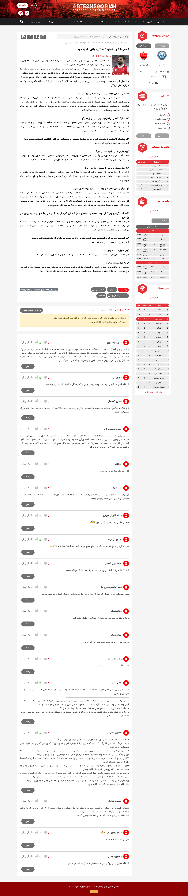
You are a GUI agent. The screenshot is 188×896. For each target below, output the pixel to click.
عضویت (22, 5)
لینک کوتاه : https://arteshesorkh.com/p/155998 (39, 290)
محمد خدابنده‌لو (160, 124)
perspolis (101, 295)
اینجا (103, 322)
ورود (33, 5)
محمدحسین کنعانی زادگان (118, 295)
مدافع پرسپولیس (98, 289)
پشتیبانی (94, 891)
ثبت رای (162, 135)
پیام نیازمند (162, 115)
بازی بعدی (143, 45)
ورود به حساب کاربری (31, 310)
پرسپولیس (112, 289)
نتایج (143, 135)
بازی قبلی (162, 45)
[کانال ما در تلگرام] (20, 13)
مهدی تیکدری (160, 119)
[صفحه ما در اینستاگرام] (27, 13)
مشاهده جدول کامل (153, 392)
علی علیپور (162, 128)
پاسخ (28, 366)
